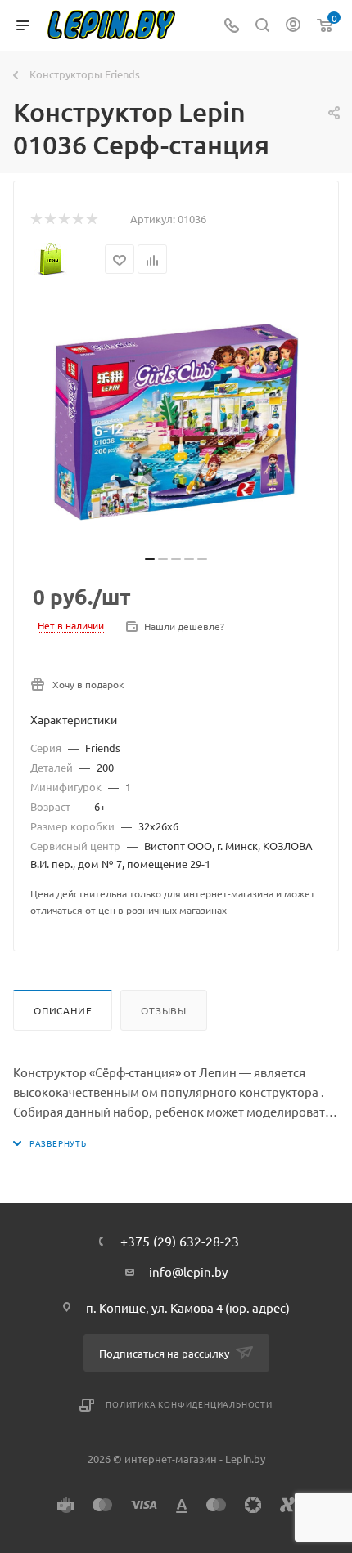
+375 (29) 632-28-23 (179, 1240)
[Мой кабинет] (293, 26)
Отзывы (164, 1010)
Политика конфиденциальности (189, 1404)
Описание (63, 1010)
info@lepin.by (188, 1271)
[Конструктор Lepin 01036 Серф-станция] (176, 422)
